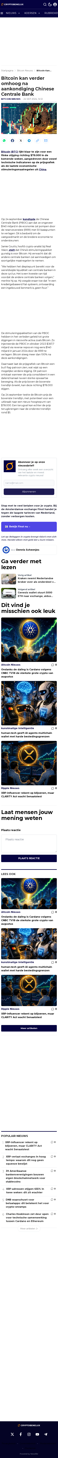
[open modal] (55, 4)
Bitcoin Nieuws (11, 99)
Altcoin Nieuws (10, 664)
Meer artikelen (29, 1028)
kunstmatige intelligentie (17, 728)
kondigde (29, 219)
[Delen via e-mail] (46, 141)
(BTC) (14, 151)
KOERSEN (30, 13)
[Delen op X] (21, 141)
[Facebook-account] (20, 1434)
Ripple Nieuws (10, 788)
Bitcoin (5, 151)
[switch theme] (50, 4)
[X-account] (12, 1434)
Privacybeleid (8, 1443)
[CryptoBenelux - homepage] (12, 4)
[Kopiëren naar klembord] (37, 141)
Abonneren (29, 491)
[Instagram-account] (29, 1434)
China (42, 169)
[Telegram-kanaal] (45, 1434)
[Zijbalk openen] (2, 13)
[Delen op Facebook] (12, 141)
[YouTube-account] (37, 1434)
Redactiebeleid (48, 1443)
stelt (12, 250)
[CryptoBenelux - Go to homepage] (29, 1425)
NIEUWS (11, 13)
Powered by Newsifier (29, 1454)
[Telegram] (29, 141)
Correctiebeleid (27, 1443)
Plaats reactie (29, 858)
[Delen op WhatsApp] (4, 141)
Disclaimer (30, 1448)
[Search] (45, 4)
